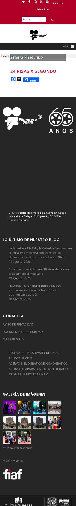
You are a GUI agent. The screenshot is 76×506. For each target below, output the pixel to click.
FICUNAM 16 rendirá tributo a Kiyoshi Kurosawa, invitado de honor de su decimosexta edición (35, 290)
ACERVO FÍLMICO (20, 358)
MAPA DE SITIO (13, 339)
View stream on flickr (19, 447)
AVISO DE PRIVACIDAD (18, 324)
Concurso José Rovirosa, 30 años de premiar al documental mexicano (40, 271)
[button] (66, 46)
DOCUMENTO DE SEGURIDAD (23, 332)
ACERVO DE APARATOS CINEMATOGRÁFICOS (40, 369)
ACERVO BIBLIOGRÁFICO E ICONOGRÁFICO (38, 363)
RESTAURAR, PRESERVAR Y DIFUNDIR (34, 353)
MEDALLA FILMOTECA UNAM (28, 374)
